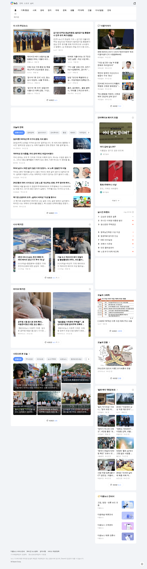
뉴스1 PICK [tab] (52, 359)
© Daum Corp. (16, 562)
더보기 (114, 201)
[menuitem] (15, 10)
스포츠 (26, 3)
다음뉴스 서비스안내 (18, 551)
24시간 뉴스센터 (32, 551)
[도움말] (89, 224)
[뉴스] (16, 3)
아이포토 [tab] (40, 359)
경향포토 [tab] (18, 359)
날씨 (32, 3)
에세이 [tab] (72, 133)
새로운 (53, 100)
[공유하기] (134, 3)
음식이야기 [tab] (42, 133)
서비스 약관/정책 (53, 551)
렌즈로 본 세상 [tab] (76, 359)
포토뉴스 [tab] (63, 359)
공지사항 (43, 551)
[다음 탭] (88, 132)
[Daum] (12, 3)
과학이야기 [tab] (19, 133)
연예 (21, 3)
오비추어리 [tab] (54, 133)
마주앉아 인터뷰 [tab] (85, 133)
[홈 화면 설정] (142, 564)
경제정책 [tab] (30, 133)
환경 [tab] (64, 133)
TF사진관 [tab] (29, 359)
